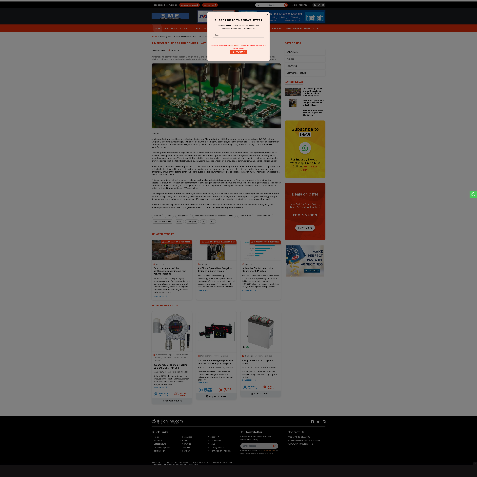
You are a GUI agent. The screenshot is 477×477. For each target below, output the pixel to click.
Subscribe (239, 52)
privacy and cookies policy (236, 45)
